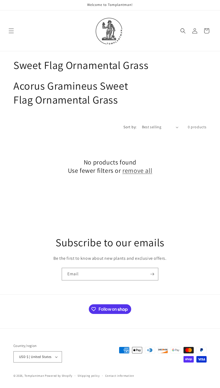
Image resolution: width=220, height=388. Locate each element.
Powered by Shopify (58, 376)
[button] (11, 31)
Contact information (119, 376)
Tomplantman (34, 376)
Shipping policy (89, 376)
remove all (137, 170)
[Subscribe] (152, 274)
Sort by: (129, 127)
